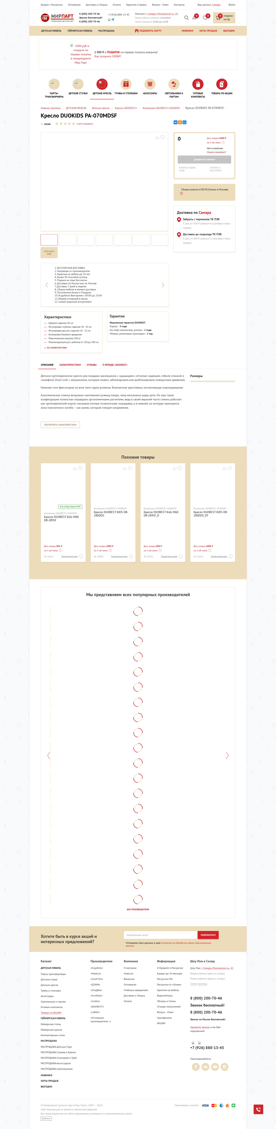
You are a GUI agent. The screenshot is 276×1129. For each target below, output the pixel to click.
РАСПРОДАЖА (49, 1040)
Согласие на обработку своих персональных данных (168, 944)
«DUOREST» (97, 1006)
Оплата (117, 4)
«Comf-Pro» (97, 978)
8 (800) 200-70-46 (89, 13)
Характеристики (69, 556)
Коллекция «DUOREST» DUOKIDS (60, 513)
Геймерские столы (51, 1024)
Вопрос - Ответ (160, 4)
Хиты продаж (49, 1081)
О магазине (130, 967)
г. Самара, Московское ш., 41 (162, 13)
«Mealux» (96, 973)
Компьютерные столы (53, 1035)
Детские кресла (49, 985)
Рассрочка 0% (164, 978)
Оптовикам (74, 4)
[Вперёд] (227, 755)
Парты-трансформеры (53, 974)
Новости (128, 973)
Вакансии (129, 978)
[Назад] (48, 755)
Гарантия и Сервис (136, 4)
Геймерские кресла (51, 1029)
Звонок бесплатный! (90, 17)
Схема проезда (198, 983)
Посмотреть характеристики (60, 424)
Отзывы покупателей (168, 1006)
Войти (232, 4)
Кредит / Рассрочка (52, 4)
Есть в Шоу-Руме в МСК (70, 506)
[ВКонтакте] (175, 122)
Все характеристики (57, 348)
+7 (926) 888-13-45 (119, 14)
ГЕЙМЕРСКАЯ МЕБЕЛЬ (53, 1018)
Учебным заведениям (136, 990)
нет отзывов (84, 123)
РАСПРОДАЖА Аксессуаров (56, 1063)
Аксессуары (47, 996)
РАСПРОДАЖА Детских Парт (56, 1046)
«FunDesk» (97, 995)
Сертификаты (164, 1017)
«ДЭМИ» (95, 984)
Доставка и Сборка (96, 4)
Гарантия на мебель (168, 990)
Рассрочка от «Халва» (169, 984)
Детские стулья (49, 979)
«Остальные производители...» (101, 1019)
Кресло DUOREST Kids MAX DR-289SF (61, 518)
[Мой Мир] (184, 122)
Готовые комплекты (52, 1007)
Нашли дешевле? (216, 152)
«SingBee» (96, 990)
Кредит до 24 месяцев (169, 973)
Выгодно (46, 1086)
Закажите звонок (200, 1027)
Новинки (46, 1075)
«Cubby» (95, 1001)
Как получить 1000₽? (107, 56)
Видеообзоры (165, 995)
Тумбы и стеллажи (51, 990)
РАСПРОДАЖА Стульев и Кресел (58, 1052)
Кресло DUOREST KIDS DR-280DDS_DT (211, 513)
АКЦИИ (161, 1023)
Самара (216, 4)
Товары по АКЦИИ (51, 1012)
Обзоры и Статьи (166, 1001)
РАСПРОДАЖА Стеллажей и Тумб (59, 1057)
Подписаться (208, 935)
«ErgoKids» (97, 967)
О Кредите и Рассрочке (170, 967)
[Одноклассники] (180, 122)
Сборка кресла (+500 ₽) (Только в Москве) (204, 189)
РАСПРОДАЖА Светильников (57, 1068)
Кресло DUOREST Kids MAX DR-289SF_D (161, 513)
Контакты (179, 4)
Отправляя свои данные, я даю (168, 944)
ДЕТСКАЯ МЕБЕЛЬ (51, 968)
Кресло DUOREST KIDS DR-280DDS (111, 513)
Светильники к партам (53, 1001)
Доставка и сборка (134, 995)
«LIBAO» (95, 1012)
